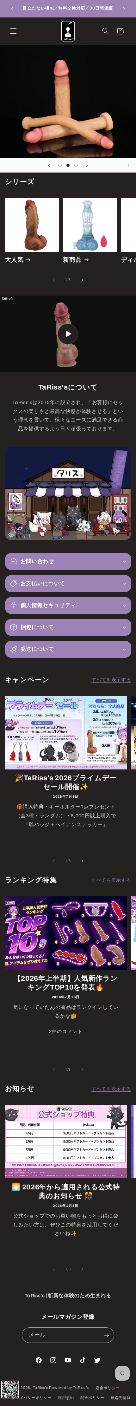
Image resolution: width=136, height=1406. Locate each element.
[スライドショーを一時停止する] (129, 165)
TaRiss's (40, 1388)
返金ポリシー (108, 1388)
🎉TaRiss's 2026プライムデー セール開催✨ (66, 782)
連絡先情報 (121, 1398)
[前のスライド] (49, 165)
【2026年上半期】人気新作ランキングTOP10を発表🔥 (66, 983)
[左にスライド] (54, 280)
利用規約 (66, 1398)
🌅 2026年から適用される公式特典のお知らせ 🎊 (66, 1191)
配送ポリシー (92, 1398)
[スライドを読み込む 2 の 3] (68, 165)
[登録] (106, 1335)
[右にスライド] (82, 280)
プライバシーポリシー (31, 1398)
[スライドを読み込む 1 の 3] (60, 165)
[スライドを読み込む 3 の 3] (76, 165)
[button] (13, 31)
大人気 (14, 260)
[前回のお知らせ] (12, 9)
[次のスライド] (87, 165)
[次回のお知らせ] (124, 9)
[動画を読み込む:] (68, 334)
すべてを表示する (111, 679)
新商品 (72, 260)
